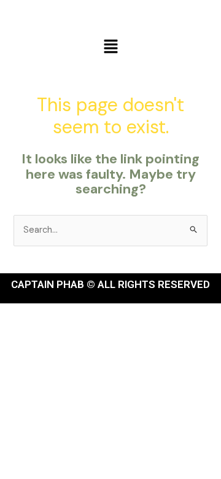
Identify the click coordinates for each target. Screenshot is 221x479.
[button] (110, 47)
